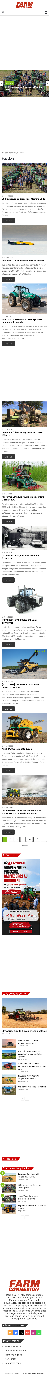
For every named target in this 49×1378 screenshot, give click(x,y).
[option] (24, 83)
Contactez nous (13, 1363)
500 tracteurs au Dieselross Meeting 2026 (23, 88)
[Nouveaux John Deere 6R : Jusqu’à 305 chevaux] (9, 1079)
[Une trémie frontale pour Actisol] (9, 1090)
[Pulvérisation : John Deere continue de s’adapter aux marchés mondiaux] (24, 790)
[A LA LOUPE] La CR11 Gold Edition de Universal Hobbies (20, 686)
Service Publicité (13, 1346)
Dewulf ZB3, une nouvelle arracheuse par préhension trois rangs (32, 1066)
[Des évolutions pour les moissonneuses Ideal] (9, 1043)
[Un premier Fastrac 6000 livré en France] (9, 1208)
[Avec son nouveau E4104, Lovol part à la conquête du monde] (24, 298)
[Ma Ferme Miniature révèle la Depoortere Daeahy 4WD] (24, 476)
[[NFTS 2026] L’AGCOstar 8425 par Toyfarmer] (24, 599)
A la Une (9, 83)
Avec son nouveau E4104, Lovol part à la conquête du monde (22, 321)
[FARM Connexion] (24, 5)
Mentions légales (13, 1354)
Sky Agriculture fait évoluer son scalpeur (24, 1031)
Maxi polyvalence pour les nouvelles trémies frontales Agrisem (30, 1054)
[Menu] (46, 12)
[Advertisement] (24, 42)
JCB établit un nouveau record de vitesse (23, 260)
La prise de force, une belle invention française (20, 557)
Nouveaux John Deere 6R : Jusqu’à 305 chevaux (29, 1175)
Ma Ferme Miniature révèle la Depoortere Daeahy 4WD (23, 498)
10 (29, 839)
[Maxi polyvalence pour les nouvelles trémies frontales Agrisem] (9, 1054)
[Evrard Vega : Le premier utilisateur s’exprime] (9, 1198)
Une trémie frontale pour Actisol (32, 1087)
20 (36, 839)
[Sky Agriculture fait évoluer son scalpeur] (24, 1013)
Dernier (24, 845)
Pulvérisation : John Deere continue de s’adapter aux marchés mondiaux (21, 812)
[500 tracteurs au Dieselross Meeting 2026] (24, 178)
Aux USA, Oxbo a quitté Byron (17, 749)
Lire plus (8, 221)
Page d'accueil (10, 153)
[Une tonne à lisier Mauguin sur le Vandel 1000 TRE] (24, 414)
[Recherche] (3, 12)
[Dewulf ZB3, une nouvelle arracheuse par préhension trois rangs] (9, 1066)
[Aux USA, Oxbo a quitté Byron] (24, 728)
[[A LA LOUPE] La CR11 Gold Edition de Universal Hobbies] (24, 664)
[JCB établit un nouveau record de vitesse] (24, 240)
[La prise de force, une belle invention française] (24, 538)
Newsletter (10, 1359)
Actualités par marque (16, 1350)
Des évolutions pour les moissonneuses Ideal (28, 1041)
